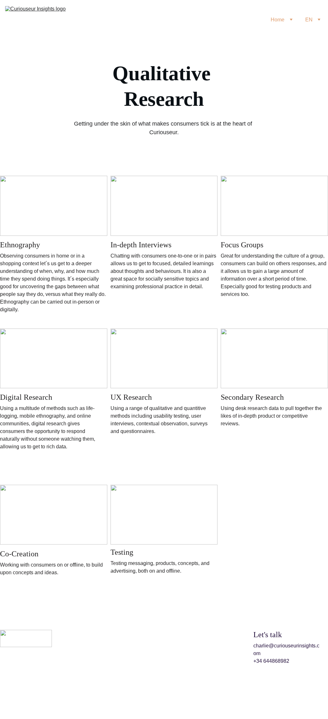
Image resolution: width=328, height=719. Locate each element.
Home (277, 19)
